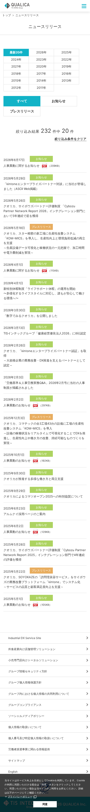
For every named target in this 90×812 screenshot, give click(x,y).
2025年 (66, 52)
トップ (6, 15)
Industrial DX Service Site (24, 638)
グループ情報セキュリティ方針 (27, 671)
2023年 (41, 59)
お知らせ (59, 101)
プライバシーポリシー (20, 796)
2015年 (16, 80)
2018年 (16, 73)
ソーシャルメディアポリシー (26, 716)
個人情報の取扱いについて (25, 727)
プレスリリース (22, 111)
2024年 (16, 59)
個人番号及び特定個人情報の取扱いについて (36, 738)
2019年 (67, 66)
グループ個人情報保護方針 (25, 682)
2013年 (67, 80)
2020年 (41, 66)
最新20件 (16, 52)
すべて (22, 101)
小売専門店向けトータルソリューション (33, 660)
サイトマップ (16, 760)
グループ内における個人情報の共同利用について (38, 693)
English (13, 771)
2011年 (41, 88)
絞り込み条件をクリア (71, 139)
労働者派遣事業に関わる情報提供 (29, 749)
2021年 (16, 66)
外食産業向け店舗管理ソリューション (31, 649)
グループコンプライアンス (25, 705)
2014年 (41, 80)
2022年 (66, 59)
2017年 (41, 73)
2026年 (41, 52)
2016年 (67, 73)
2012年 (16, 88)
